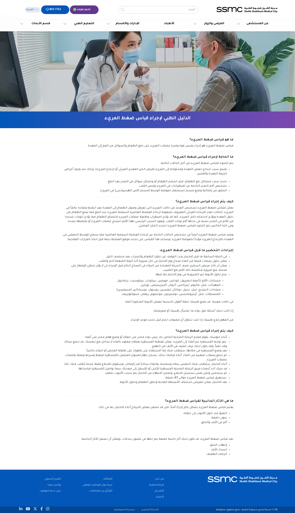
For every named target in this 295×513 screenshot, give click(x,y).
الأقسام (159, 491)
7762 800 (55, 9)
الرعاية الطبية (156, 485)
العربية (30, 9)
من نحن (159, 479)
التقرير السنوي (53, 479)
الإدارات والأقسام (127, 23)
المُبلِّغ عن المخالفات (100, 491)
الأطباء (169, 23)
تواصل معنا (54, 485)
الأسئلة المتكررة (150, 510)
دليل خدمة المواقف (50, 491)
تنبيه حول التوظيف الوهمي (97, 485)
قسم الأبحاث (41, 23)
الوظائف (107, 479)
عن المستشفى (257, 23)
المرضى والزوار (214, 23)
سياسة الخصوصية (124, 510)
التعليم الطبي (84, 23)
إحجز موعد (83, 9)
